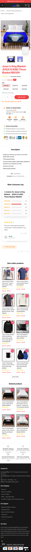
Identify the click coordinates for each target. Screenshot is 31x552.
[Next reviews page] (27, 251)
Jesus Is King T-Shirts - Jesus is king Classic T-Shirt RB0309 (23, 283)
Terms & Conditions (6, 492)
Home (2, 11)
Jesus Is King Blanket (7, 13)
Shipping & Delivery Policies (8, 507)
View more (15, 377)
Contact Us (4, 514)
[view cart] (29, 5)
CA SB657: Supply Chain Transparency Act (12, 499)
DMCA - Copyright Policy (7, 496)
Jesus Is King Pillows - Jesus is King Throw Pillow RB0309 (22, 336)
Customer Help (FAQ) (6, 517)
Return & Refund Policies (7, 512)
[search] (26, 5)
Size (3, 82)
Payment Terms (5, 509)
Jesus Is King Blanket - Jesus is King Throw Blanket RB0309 (8, 403)
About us (3, 489)
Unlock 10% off (3, 544)
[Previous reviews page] (19, 251)
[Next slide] (27, 35)
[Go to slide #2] (20, 59)
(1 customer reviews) (15, 76)
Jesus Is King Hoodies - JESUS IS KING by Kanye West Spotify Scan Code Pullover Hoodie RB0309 (8, 338)
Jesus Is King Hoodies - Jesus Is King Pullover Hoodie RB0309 (23, 309)
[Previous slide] (3, 35)
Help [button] (28, 549)
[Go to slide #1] (11, 59)
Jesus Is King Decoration (13, 11)
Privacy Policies (5, 494)
